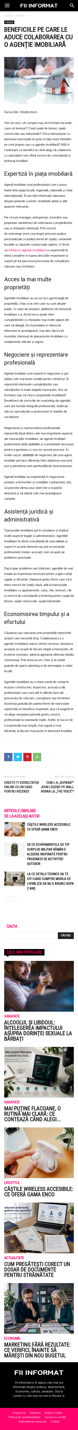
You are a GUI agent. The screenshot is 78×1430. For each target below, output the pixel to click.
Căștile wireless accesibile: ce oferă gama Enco (38, 1192)
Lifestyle (20, 15)
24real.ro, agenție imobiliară (26, 250)
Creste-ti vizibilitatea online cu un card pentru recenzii (21, 787)
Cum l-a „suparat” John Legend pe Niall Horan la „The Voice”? (57, 787)
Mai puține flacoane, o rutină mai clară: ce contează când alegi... (32, 1113)
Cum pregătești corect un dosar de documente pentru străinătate (37, 1269)
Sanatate (12, 1016)
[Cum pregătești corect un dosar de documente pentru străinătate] (39, 1228)
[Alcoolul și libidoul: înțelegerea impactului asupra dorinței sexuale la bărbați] (39, 986)
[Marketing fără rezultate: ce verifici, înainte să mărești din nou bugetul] (39, 1308)
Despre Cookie (53, 1413)
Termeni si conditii (55, 1417)
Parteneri (35, 1413)
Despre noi (19, 1413)
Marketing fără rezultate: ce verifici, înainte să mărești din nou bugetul (37, 1350)
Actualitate (14, 1258)
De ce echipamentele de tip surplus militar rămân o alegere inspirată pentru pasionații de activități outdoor (48, 854)
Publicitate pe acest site (32, 1421)
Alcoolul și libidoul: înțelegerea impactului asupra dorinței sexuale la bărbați (38, 1030)
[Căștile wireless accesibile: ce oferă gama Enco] (14, 829)
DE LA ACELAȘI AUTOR (22, 816)
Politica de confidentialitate (25, 1417)
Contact (54, 1421)
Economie (12, 1338)
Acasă (7, 15)
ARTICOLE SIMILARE (20, 810)
